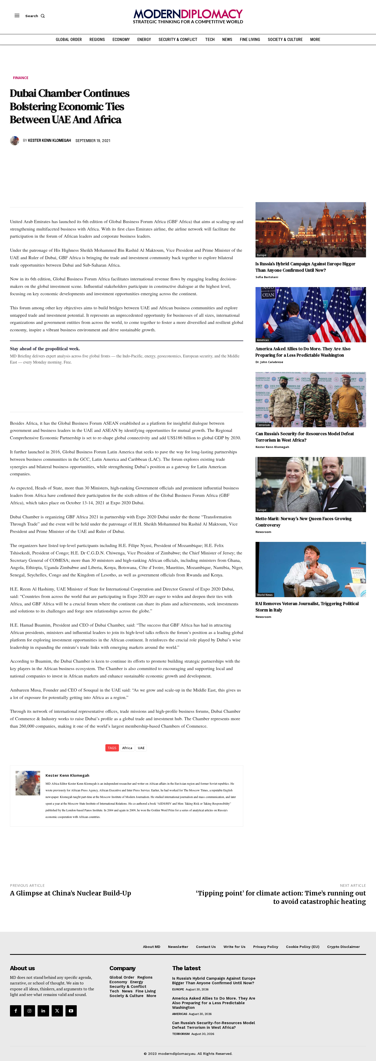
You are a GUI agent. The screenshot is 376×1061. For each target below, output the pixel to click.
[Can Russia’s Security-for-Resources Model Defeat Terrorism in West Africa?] (311, 399)
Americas (263, 340)
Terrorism (263, 425)
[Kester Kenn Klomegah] (15, 140)
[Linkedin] (50, 155)
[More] (86, 155)
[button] (36, 15)
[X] (27, 155)
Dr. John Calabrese (269, 362)
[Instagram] (29, 1010)
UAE (141, 748)
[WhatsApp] (39, 155)
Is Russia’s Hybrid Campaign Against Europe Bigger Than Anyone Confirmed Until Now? (306, 267)
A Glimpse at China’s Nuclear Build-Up (70, 893)
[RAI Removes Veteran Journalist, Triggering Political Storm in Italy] (311, 569)
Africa (127, 748)
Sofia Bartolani (267, 277)
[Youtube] (71, 1010)
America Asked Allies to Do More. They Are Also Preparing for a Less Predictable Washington (303, 352)
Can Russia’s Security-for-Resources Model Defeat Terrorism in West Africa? (305, 437)
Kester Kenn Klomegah (49, 141)
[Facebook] (15, 155)
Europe (261, 255)
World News (265, 595)
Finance (20, 77)
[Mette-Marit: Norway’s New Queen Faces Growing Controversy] (311, 484)
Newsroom (263, 532)
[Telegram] (74, 155)
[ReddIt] (62, 155)
